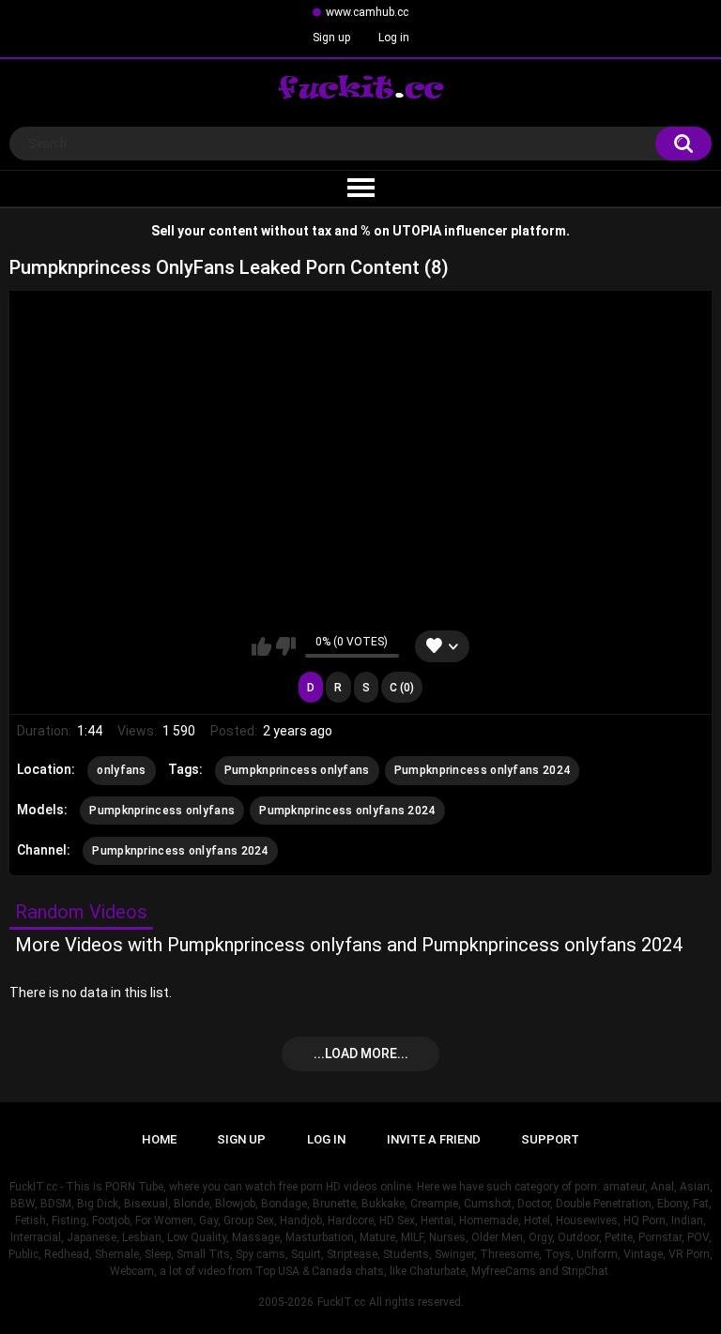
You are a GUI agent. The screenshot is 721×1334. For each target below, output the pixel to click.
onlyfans (121, 770)
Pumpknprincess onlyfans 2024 (482, 770)
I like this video (261, 646)
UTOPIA (416, 230)
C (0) (402, 687)
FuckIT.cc (341, 1302)
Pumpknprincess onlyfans (297, 770)
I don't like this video (286, 646)
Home (159, 1139)
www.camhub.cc (367, 12)
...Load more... (361, 1053)
